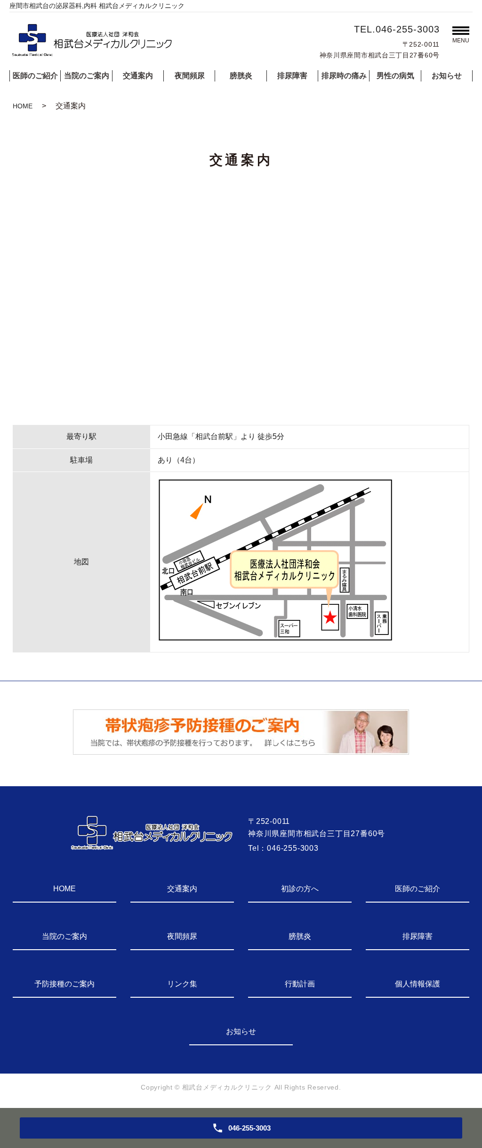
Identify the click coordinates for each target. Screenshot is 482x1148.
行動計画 (300, 984)
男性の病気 (395, 76)
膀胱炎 (241, 76)
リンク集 (182, 984)
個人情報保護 (417, 984)
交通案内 (138, 76)
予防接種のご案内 (64, 984)
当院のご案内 (86, 76)
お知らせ (447, 76)
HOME (22, 106)
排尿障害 (292, 76)
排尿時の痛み (344, 76)
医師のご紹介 (35, 76)
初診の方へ (300, 889)
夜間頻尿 (190, 76)
